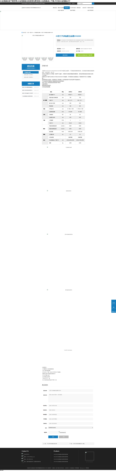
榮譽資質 (79, 7)
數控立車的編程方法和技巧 (27, 93)
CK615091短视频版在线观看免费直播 (61, 454)
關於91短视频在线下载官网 (61, 9)
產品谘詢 (65, 55)
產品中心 (31, 32)
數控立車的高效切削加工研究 (28, 90)
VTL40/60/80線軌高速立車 (52, 443)
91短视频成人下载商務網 (74, 467)
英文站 (73, 3)
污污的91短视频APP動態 (73, 9)
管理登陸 (87, 467)
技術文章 (84, 7)
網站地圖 (1, 470)
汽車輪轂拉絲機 (37, 32)
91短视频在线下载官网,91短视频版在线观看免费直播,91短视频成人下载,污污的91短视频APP (35, 1)
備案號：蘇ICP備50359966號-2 (58, 467)
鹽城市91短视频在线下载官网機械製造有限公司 (34, 3)
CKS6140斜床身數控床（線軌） (79, 443)
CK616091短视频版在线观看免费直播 (61, 461)
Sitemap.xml (82, 467)
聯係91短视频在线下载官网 (90, 9)
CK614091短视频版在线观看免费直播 (61, 459)
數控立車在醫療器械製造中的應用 (28, 87)
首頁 (28, 32)
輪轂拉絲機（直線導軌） (28, 74)
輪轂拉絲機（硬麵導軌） (28, 77)
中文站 (69, 3)
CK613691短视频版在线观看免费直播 (61, 456)
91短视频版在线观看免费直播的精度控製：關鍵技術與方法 (28, 96)
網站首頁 (55, 7)
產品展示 (67, 7)
